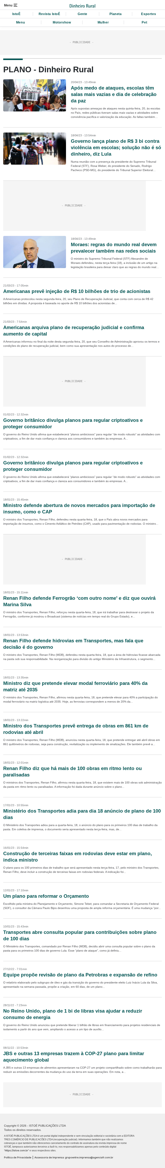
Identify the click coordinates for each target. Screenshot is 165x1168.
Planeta (115, 14)
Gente (82, 14)
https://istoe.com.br (16, 1150)
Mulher (103, 22)
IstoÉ (16, 14)
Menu (20, 22)
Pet (144, 22)
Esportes (148, 14)
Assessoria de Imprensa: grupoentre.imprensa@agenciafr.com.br (73, 1157)
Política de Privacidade (17, 1157)
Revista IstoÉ (49, 14)
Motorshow (62, 22)
